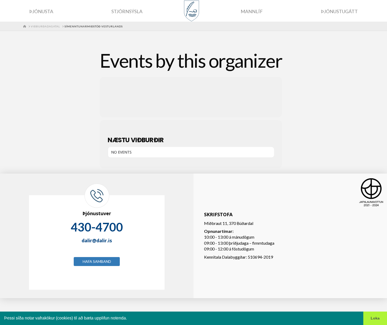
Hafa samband (97, 261)
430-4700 (97, 227)
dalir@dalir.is (97, 240)
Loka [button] (375, 318)
